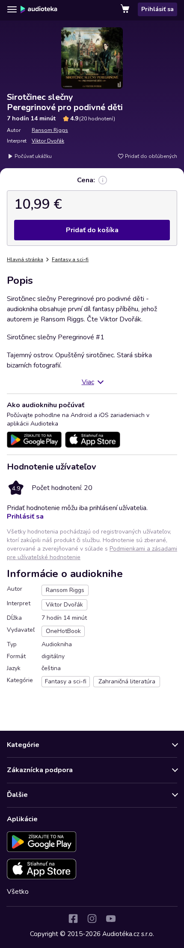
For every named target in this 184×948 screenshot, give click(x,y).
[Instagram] (92, 918)
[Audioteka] (39, 9)
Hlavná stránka (25, 259)
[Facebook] (73, 918)
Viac (88, 382)
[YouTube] (111, 918)
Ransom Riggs (50, 130)
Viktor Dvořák (48, 140)
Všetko (18, 891)
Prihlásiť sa (157, 9)
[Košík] (126, 9)
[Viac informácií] (102, 180)
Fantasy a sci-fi (70, 259)
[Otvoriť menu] (12, 9)
